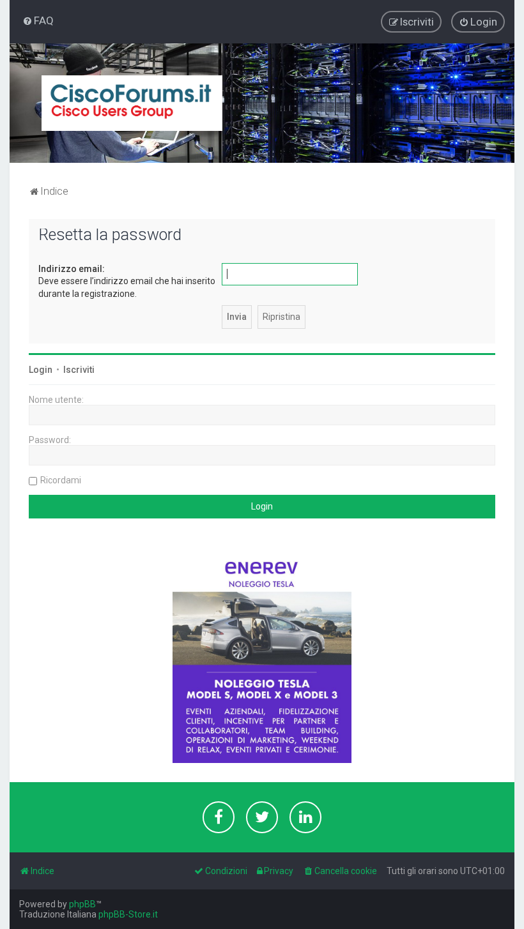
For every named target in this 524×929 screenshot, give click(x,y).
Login (40, 370)
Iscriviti (79, 370)
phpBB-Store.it (128, 914)
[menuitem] (38, 20)
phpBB (82, 904)
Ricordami (60, 480)
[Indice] (132, 103)
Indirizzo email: (71, 269)
